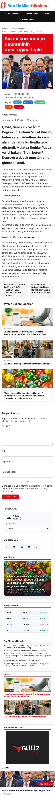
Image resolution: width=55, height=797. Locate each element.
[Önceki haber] (41, 565)
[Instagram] (22, 547)
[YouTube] (29, 547)
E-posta (7, 461)
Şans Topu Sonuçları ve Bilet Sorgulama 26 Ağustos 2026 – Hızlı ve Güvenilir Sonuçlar (27, 665)
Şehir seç (11, 523)
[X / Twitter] (14, 547)
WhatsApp (40, 102)
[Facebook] (7, 547)
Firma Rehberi (32, 13)
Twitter (17, 102)
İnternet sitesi (9, 472)
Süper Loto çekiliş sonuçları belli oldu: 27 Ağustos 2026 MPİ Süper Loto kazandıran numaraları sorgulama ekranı (28, 655)
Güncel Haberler (12, 13)
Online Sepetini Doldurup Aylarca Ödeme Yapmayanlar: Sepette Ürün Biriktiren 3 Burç (28, 647)
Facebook (28, 102)
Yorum (6, 426)
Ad (4, 451)
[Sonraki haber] (47, 565)
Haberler (5, 28)
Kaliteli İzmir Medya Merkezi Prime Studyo (23, 661)
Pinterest (18, 107)
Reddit (8, 107)
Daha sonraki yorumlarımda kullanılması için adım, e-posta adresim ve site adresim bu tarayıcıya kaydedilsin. (27, 488)
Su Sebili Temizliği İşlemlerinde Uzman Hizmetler (26, 651)
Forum (47, 13)
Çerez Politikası (27, 19)
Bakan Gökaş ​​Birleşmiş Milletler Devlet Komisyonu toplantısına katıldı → (40, 290)
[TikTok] (37, 547)
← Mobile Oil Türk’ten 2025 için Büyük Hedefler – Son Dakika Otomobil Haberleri (14, 290)
